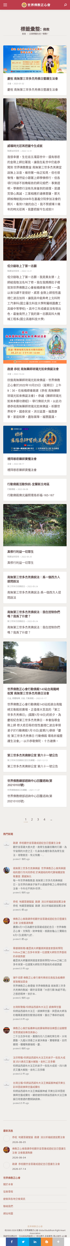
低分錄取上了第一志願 (22, 266)
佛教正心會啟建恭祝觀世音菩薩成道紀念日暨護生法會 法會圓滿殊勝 (39, 1150)
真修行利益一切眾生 (20, 552)
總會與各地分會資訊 (14, 1198)
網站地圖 (8, 1213)
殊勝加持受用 (13, 151)
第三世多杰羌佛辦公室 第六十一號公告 (32, 755)
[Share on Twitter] (23, 1242)
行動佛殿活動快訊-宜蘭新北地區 (28, 484)
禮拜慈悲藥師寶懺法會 (22, 459)
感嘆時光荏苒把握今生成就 (24, 146)
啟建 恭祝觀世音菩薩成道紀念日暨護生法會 (36, 1164)
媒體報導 (16, 698)
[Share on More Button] (58, 1242)
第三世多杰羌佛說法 (16, 586)
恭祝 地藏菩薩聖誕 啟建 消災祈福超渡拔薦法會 (38, 1137)
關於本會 (8, 1184)
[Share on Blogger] (47, 1242)
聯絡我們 (8, 1206)
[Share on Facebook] (12, 1242)
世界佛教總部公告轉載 (17, 790)
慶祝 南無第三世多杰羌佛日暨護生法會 (32, 78)
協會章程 (8, 1191)
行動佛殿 (11, 489)
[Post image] (6, 1138)
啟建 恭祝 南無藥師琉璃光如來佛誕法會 (33, 369)
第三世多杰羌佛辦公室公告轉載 (21, 760)
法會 (9, 83)
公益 (9, 698)
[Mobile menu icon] (5, 5)
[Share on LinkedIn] (35, 1242)
